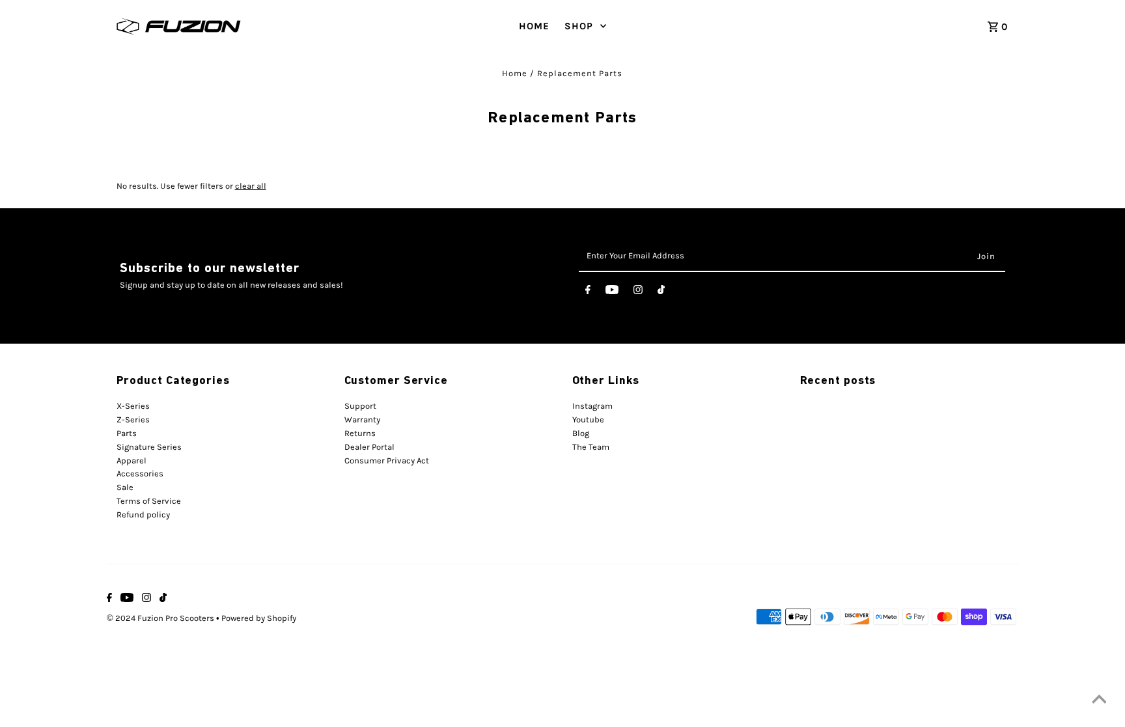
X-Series (133, 406)
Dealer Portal (369, 447)
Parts (127, 433)
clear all (250, 186)
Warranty (362, 419)
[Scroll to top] (1099, 701)
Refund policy (143, 514)
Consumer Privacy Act (386, 460)
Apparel (131, 460)
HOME (534, 26)
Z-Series (133, 419)
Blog (580, 433)
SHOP (578, 26)
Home (514, 73)
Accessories (140, 473)
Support (360, 406)
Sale (125, 487)
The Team (590, 447)
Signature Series (149, 447)
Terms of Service (149, 501)
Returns (360, 433)
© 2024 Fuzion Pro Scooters (161, 618)
